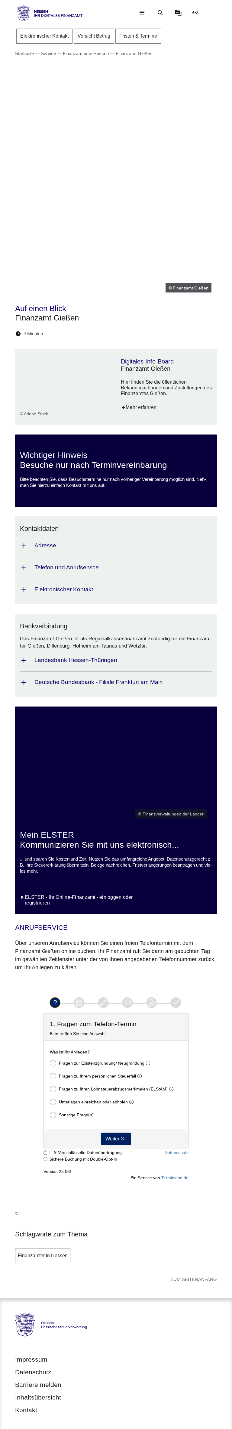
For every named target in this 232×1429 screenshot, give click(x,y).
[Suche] (160, 12)
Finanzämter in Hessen (43, 1255)
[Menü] (142, 12)
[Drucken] (99, 333)
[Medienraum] (178, 12)
